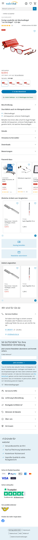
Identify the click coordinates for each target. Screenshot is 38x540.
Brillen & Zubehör (8, 14)
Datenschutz (13, 533)
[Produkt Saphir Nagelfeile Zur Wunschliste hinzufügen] (35, 203)
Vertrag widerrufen (15, 530)
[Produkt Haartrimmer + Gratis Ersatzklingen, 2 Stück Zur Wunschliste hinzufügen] (17, 203)
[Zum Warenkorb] (35, 3)
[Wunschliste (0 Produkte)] (30, 3)
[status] (16, 9)
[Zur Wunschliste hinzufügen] (35, 31)
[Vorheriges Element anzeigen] (2, 236)
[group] (19, 47)
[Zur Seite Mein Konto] (26, 3)
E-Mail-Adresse (6, 354)
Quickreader (6, 17)
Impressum (26, 530)
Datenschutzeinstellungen (19, 537)
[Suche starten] (35, 8)
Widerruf (26, 533)
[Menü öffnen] (2, 3)
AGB (20, 533)
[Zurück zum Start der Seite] (36, 527)
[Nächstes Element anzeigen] (35, 236)
